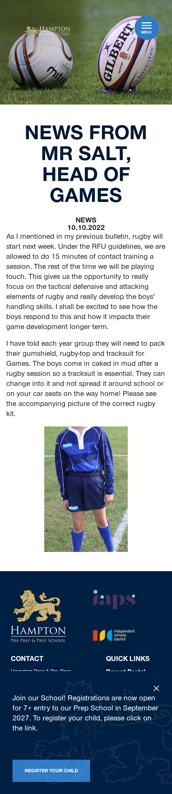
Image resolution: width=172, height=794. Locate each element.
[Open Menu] (146, 25)
